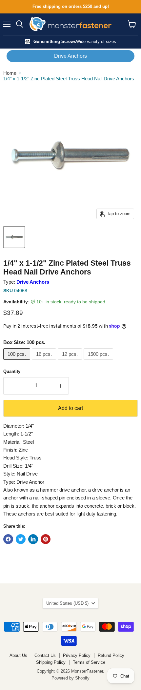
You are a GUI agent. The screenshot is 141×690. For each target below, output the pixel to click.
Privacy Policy (77, 655)
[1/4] (14, 237)
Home (9, 73)
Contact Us (45, 655)
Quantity (11, 371)
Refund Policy (111, 655)
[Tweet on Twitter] (21, 539)
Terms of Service (89, 662)
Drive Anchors (70, 56)
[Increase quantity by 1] (60, 385)
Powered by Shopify (70, 678)
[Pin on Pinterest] (45, 539)
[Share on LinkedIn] (33, 539)
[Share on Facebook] (8, 539)
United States (67, 603)
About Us (18, 655)
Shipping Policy (51, 662)
